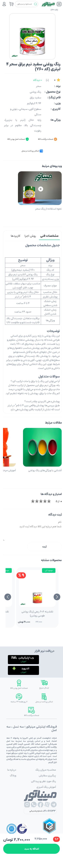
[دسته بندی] (59, 4)
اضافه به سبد (31, 848)
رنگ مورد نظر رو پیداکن (43, 781)
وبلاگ (13, 775)
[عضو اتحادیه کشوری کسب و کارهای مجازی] (49, 828)
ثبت (44, 546)
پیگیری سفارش (47, 775)
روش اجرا (30, 236)
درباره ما (11, 769)
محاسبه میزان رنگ (45, 769)
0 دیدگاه (37, 80)
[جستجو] (35, 4)
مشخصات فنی (49, 236)
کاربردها (15, 236)
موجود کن (49, 570)
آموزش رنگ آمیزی (46, 787)
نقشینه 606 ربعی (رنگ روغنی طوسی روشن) (37, 613)
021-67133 (49, 811)
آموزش (23, 661)
